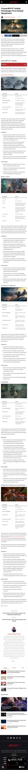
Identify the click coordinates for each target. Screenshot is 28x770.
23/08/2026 (10, 717)
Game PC (5, 605)
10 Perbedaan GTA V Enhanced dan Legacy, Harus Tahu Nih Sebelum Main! (16, 671)
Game (8, 5)
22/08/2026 (10, 723)
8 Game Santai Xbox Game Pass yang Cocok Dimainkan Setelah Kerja (16, 726)
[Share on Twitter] (16, 36)
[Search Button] (26, 2)
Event (5, 759)
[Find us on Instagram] (17, 738)
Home (2, 5)
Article (4, 757)
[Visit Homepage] (14, 2)
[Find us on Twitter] (20, 738)
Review (5, 5)
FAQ (5, 761)
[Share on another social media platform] (23, 36)
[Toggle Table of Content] (24, 64)
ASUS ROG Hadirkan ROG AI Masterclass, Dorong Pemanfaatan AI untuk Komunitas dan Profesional (17, 714)
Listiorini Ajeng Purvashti (10, 17)
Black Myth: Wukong (7, 75)
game (19, 48)
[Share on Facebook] (8, 36)
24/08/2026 (5, 709)
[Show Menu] (1, 2)
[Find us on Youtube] (14, 738)
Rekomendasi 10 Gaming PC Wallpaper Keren (16, 688)
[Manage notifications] (3, 767)
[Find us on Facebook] (8, 738)
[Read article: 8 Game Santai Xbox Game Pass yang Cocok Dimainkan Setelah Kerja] (3, 727)
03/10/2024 (19, 17)
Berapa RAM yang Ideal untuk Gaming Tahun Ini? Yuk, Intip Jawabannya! (16, 721)
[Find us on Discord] (11, 738)
